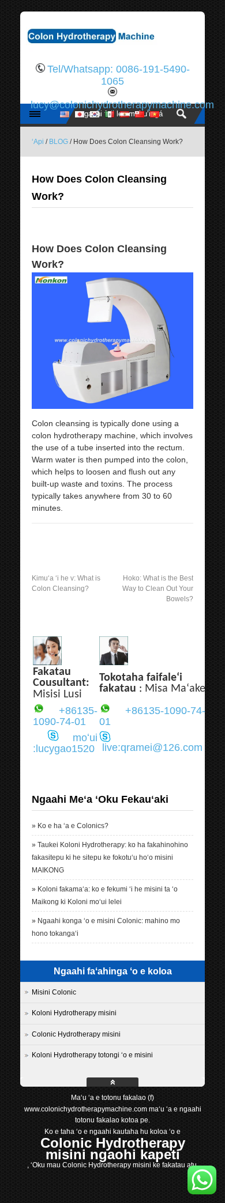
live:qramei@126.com (152, 747)
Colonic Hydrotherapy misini (76, 1034)
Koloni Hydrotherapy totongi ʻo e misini (92, 1055)
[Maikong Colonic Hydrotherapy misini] (112, 49)
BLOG (58, 142)
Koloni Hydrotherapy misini (74, 1013)
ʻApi (38, 142)
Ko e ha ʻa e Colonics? (73, 826)
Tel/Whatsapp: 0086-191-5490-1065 (118, 75)
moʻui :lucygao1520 (65, 743)
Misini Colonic (54, 992)
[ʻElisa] (47, 662)
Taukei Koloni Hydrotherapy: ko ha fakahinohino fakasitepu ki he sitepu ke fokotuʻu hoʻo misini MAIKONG (110, 857)
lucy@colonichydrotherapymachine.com (122, 105)
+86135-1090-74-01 (65, 716)
